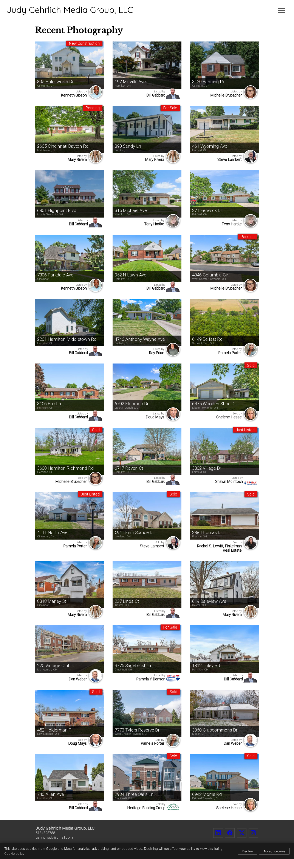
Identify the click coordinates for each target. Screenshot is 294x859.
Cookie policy (14, 853)
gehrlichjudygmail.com (54, 837)
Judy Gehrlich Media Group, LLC (69, 9)
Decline (247, 851)
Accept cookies (274, 851)
